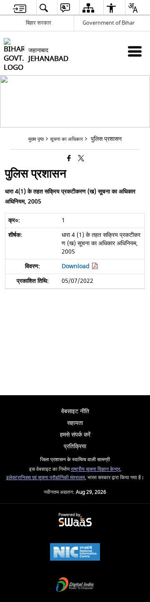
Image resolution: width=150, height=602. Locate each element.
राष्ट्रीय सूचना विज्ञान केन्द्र (95, 469)
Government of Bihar (108, 23)
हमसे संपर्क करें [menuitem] (75, 434)
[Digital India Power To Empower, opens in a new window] (75, 585)
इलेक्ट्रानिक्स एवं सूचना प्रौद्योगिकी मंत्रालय (45, 477)
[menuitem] (19, 7)
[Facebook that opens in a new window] (69, 158)
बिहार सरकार (38, 23)
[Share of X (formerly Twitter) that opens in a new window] (81, 158)
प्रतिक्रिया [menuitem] (75, 446)
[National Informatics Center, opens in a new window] (75, 553)
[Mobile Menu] (135, 51)
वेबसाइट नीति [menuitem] (75, 411)
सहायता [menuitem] (75, 423)
